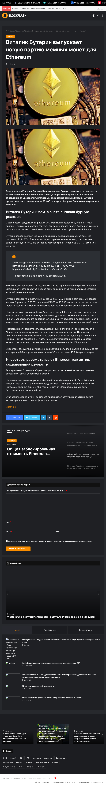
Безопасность (61, 758)
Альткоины (37, 758)
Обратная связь (57, 782)
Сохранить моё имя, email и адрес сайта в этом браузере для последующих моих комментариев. (50, 541)
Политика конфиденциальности (90, 782)
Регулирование (9, 767)
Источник (11, 407)
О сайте (46, 782)
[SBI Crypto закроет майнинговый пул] (13, 690)
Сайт (57, 532)
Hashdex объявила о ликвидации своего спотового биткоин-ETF (51, 663)
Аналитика (48, 758)
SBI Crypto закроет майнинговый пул (38, 686)
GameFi (13, 758)
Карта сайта (70, 782)
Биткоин (19, 762)
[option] (53, 451)
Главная (11, 31)
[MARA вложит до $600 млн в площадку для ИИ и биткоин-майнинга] (13, 701)
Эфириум (20, 31)
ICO (21, 758)
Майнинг (29, 762)
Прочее (55, 762)
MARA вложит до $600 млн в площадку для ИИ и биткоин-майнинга (52, 697)
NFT (27, 758)
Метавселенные (42, 762)
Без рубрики (8, 762)
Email (9, 532)
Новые (17, 630)
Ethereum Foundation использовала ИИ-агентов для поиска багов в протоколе (32, 451)
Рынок (21, 767)
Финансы (30, 767)
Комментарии (85, 630)
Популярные (50, 630)
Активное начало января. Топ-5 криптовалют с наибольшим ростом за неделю (53, 616)
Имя (8, 522)
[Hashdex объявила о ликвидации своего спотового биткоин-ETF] (13, 667)
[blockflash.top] (14, 15)
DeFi (5, 758)
